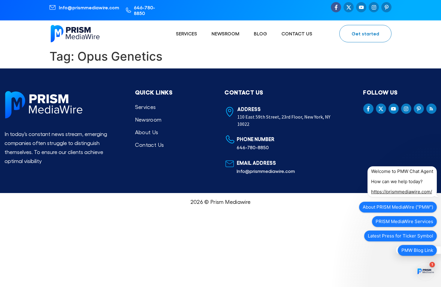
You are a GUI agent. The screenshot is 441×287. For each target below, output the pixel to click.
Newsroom (225, 33)
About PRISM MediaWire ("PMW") (398, 207)
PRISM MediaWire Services (404, 221)
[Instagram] (374, 7)
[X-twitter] (349, 7)
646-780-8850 (144, 10)
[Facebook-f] (336, 7)
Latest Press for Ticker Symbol (400, 236)
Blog (260, 33)
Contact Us (296, 33)
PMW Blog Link (417, 250)
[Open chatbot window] (425, 271)
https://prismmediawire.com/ (401, 192)
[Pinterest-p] (386, 7)
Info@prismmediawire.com (89, 7)
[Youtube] (361, 7)
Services (186, 33)
